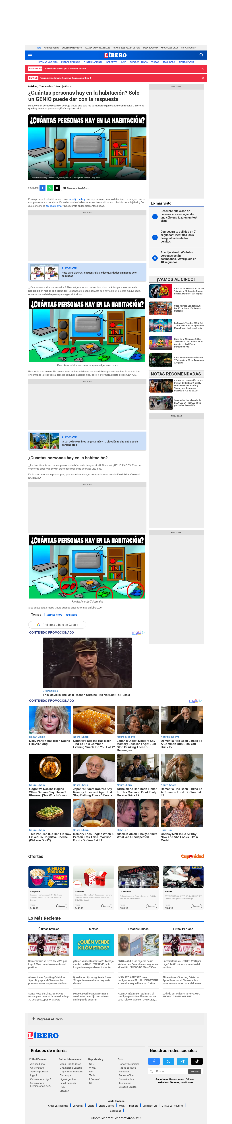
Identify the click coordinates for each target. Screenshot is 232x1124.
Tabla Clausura (150, 48)
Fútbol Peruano (70, 62)
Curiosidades (126, 1079)
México (32, 86)
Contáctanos (162, 1079)
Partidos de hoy (51, 48)
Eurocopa (65, 1075)
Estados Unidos (127, 1086)
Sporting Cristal (39, 1071)
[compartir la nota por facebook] (42, 188)
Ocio (123, 62)
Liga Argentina (68, 1079)
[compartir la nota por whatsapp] (50, 188)
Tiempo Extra (186, 62)
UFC (91, 1063)
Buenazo (133, 1106)
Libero (91, 1106)
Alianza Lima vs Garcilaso (97, 48)
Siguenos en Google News (77, 188)
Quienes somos (176, 1079)
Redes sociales (127, 1067)
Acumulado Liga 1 (169, 48)
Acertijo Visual (63, 86)
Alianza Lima (37, 1063)
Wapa (122, 1106)
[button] (201, 55)
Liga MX (64, 1090)
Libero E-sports (106, 1106)
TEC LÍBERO (169, 62)
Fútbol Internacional (70, 1059)
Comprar (61, 906)
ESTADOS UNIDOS (139, 62)
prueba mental (54, 205)
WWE (92, 1067)
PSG (62, 1086)
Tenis (92, 1075)
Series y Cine (126, 1075)
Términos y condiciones (181, 1082)
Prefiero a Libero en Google (60, 624)
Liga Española (68, 1082)
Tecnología (125, 1082)
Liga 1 (33, 1075)
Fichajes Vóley (188, 48)
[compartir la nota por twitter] (57, 188)
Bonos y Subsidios (129, 1063)
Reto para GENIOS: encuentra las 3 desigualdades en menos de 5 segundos (99, 274)
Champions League (71, 1067)
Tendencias (46, 86)
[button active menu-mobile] (30, 55)
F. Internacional (93, 62)
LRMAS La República (172, 1106)
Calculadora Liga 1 (40, 1079)
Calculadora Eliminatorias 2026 (40, 1084)
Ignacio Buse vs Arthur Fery (126, 48)
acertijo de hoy (77, 199)
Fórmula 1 (95, 1079)
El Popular (78, 1106)
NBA (91, 1071)
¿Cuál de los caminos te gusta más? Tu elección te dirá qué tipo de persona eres (100, 443)
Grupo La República (58, 1106)
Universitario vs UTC (72, 48)
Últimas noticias (47, 62)
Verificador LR (150, 1106)
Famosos (124, 1071)
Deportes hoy (95, 1059)
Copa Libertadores (70, 1063)
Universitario (37, 1067)
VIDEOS (155, 62)
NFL (91, 1082)
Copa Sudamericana (71, 1071)
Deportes (111, 62)
